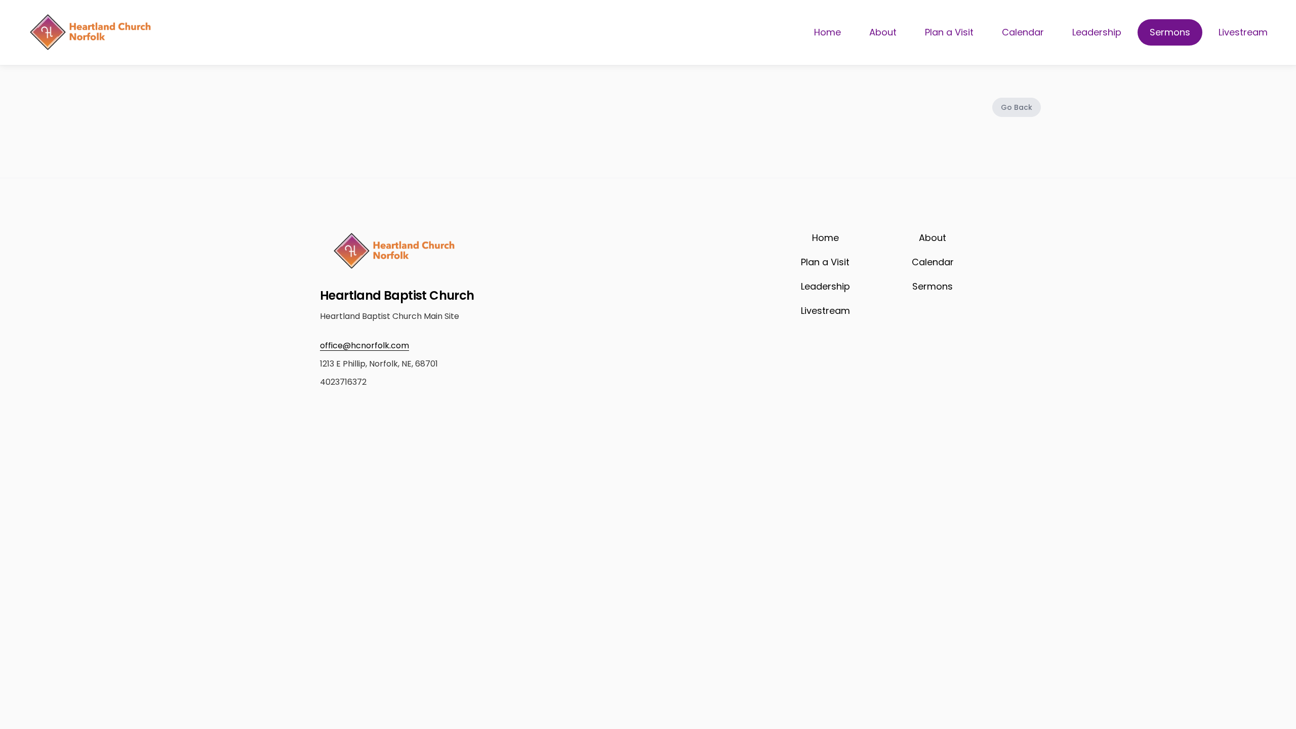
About (883, 32)
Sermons (1170, 32)
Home (827, 32)
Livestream (1243, 32)
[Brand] (90, 32)
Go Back (1016, 107)
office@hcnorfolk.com (364, 345)
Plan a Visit (949, 32)
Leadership (1096, 32)
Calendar (1023, 32)
